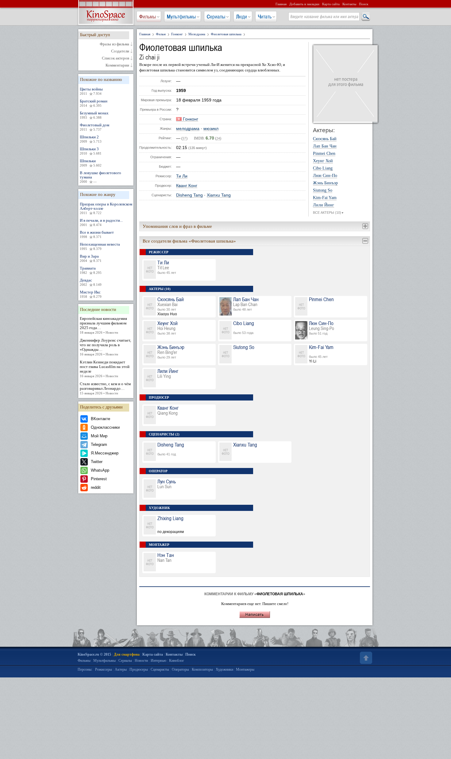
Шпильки (91, 163)
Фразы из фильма (114, 44)
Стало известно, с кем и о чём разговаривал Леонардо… (105, 388)
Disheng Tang (189, 195)
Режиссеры (103, 669)
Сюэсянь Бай (325, 139)
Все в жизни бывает (97, 234)
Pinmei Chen (324, 153)
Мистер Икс (91, 294)
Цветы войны (91, 91)
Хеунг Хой (323, 161)
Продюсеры (138, 669)
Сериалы (216, 16)
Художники (224, 669)
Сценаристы (160, 669)
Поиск (363, 4)
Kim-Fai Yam (325, 198)
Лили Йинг (323, 205)
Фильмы (147, 16)
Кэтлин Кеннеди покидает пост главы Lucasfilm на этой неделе (104, 369)
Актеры (121, 669)
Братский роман (93, 103)
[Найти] (365, 16)
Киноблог (176, 660)
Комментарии (117, 65)
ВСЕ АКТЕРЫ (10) (328, 212)
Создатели (120, 51)
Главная (281, 4)
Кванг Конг (186, 185)
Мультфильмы (181, 16)
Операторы (180, 669)
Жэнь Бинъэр (325, 183)
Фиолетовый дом (94, 127)
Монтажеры (245, 669)
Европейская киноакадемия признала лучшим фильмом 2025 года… (103, 325)
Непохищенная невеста (100, 246)
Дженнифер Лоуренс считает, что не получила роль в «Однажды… (105, 347)
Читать (265, 16)
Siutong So (322, 190)
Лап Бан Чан (325, 146)
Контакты (349, 4)
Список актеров (115, 58)
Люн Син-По (325, 176)
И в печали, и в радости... (101, 222)
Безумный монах (94, 115)
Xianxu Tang (219, 195)
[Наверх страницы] (365, 658)
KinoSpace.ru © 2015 (94, 654)
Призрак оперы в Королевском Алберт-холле (106, 208)
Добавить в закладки (304, 4)
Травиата (91, 270)
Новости (141, 660)
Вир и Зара (91, 258)
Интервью (158, 660)
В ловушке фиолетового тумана (100, 177)
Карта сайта (331, 4)
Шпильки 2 (91, 139)
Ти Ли (181, 176)
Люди (241, 16)
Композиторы (202, 669)
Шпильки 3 (91, 151)
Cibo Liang (323, 168)
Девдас (91, 282)
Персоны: (85, 669)
